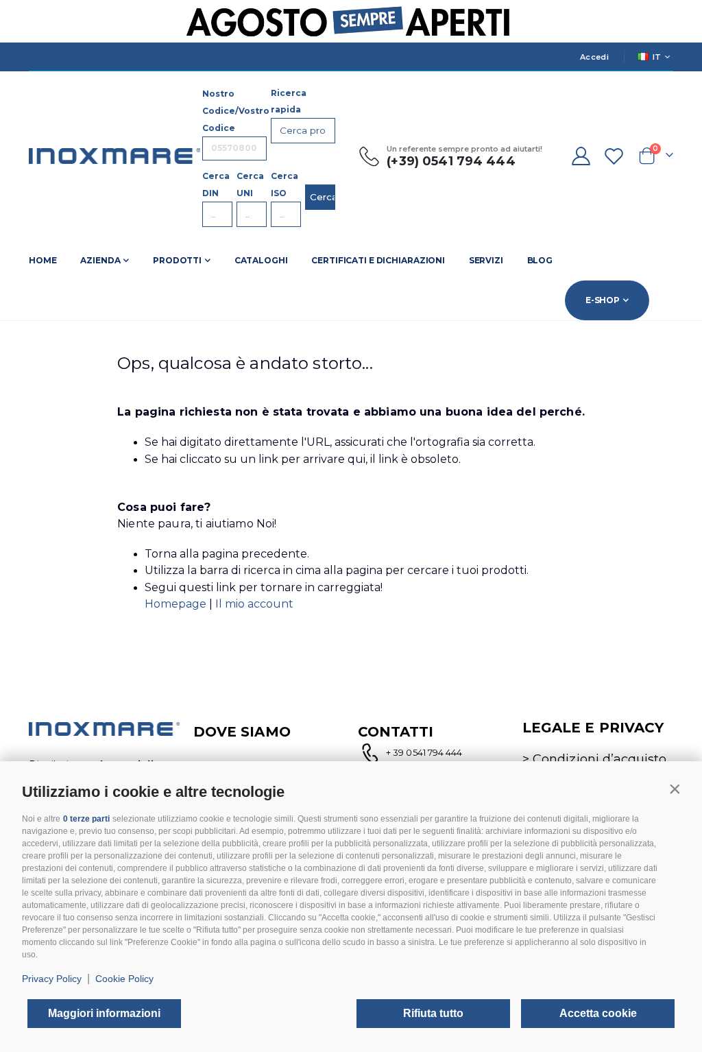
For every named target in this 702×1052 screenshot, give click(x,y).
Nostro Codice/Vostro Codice (235, 110)
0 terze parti (86, 819)
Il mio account (254, 603)
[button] (674, 788)
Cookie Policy (124, 978)
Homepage (177, 603)
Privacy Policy (52, 978)
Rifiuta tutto (433, 1013)
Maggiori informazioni (104, 1013)
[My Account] (580, 156)
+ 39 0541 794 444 (424, 752)
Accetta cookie (598, 1013)
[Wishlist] (614, 156)
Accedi (594, 57)
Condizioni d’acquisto (599, 759)
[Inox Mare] (114, 156)
